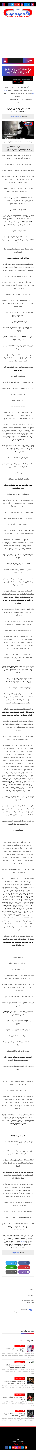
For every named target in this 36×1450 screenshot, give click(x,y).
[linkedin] (28, 4)
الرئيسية (27, 60)
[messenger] (25, 4)
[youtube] (18, 4)
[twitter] (12, 4)
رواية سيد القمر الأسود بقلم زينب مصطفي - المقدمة (14, 1414)
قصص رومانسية (16, 79)
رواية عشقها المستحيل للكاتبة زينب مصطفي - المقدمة (14, 1382)
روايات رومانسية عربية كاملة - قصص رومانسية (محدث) (15, 1365)
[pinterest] (15, 4)
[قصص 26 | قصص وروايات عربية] (18, 12)
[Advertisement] (18, 37)
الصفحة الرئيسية (26, 79)
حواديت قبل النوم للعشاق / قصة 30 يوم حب (14, 1398)
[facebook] (9, 4)
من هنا (22, 1241)
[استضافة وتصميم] (29, 1447)
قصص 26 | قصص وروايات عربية (18, 1444)
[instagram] (22, 4)
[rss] (26, 1447)
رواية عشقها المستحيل (15, 116)
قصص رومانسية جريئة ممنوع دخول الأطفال (15, 1349)
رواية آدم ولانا (15, 1252)
